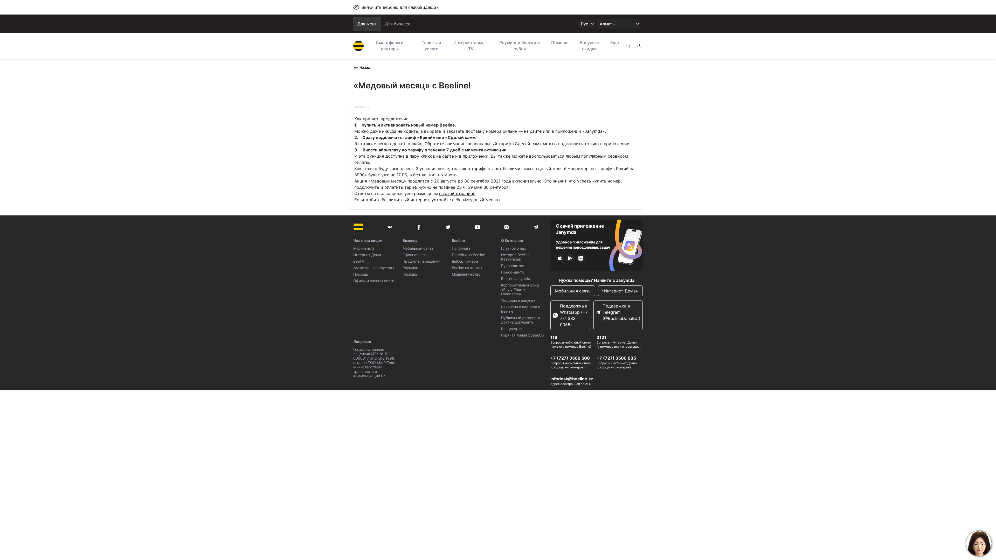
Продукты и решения (421, 261)
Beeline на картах (467, 267)
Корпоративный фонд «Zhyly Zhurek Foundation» (520, 289)
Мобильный (363, 248)
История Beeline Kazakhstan (515, 257)
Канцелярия (512, 328)
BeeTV (358, 261)
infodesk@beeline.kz (571, 378)
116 (553, 337)
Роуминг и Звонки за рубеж (520, 45)
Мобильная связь (418, 248)
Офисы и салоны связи (373, 280)
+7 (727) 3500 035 (616, 358)
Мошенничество (466, 274)
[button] (362, 67)
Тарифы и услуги (431, 45)
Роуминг (410, 267)
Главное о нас (513, 248)
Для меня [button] (367, 23)
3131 (601, 337)
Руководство (512, 265)
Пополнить (461, 248)
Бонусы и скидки (589, 45)
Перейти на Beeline (468, 255)
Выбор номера (465, 261)
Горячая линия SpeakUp (522, 335)
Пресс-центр (512, 272)
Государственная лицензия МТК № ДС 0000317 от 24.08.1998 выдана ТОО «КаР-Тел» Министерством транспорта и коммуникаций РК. (374, 362)
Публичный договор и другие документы (520, 320)
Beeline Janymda (515, 278)
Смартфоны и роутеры (390, 45)
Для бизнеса (397, 23)
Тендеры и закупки (518, 300)
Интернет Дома (367, 255)
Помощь (560, 42)
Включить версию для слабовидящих (400, 7)
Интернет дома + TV (470, 45)
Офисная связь (416, 255)
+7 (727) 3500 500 (570, 358)
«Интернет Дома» (620, 290)
